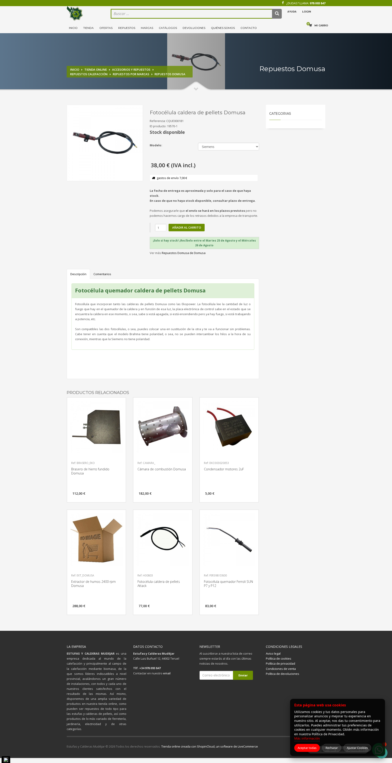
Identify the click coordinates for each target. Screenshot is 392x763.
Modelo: (156, 145)
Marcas (147, 28)
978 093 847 (317, 3)
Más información (307, 738)
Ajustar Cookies (357, 748)
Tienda (88, 28)
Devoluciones (194, 28)
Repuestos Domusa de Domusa (184, 253)
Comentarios (102, 274)
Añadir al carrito (186, 227)
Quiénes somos (223, 28)
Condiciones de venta (281, 669)
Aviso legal (273, 653)
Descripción (78, 274)
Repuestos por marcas (131, 74)
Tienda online (95, 69)
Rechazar (332, 748)
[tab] (204, 243)
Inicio (73, 28)
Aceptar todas (307, 748)
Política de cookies (278, 658)
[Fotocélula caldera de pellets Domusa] (105, 143)
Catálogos (168, 28)
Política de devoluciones (282, 674)
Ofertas (106, 28)
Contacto (248, 28)
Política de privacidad (280, 663)
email (167, 673)
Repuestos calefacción (89, 74)
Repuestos (126, 28)
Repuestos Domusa (169, 74)
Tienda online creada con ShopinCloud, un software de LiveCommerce (209, 746)
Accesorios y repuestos (131, 69)
